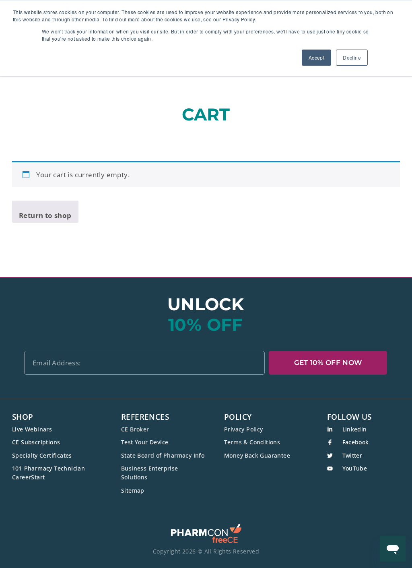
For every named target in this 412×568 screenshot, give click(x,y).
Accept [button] (316, 57)
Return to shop (45, 215)
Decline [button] (352, 57)
